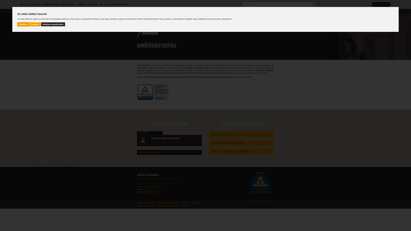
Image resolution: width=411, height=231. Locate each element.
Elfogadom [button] (23, 24)
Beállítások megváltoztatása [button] (53, 24)
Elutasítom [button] (35, 24)
